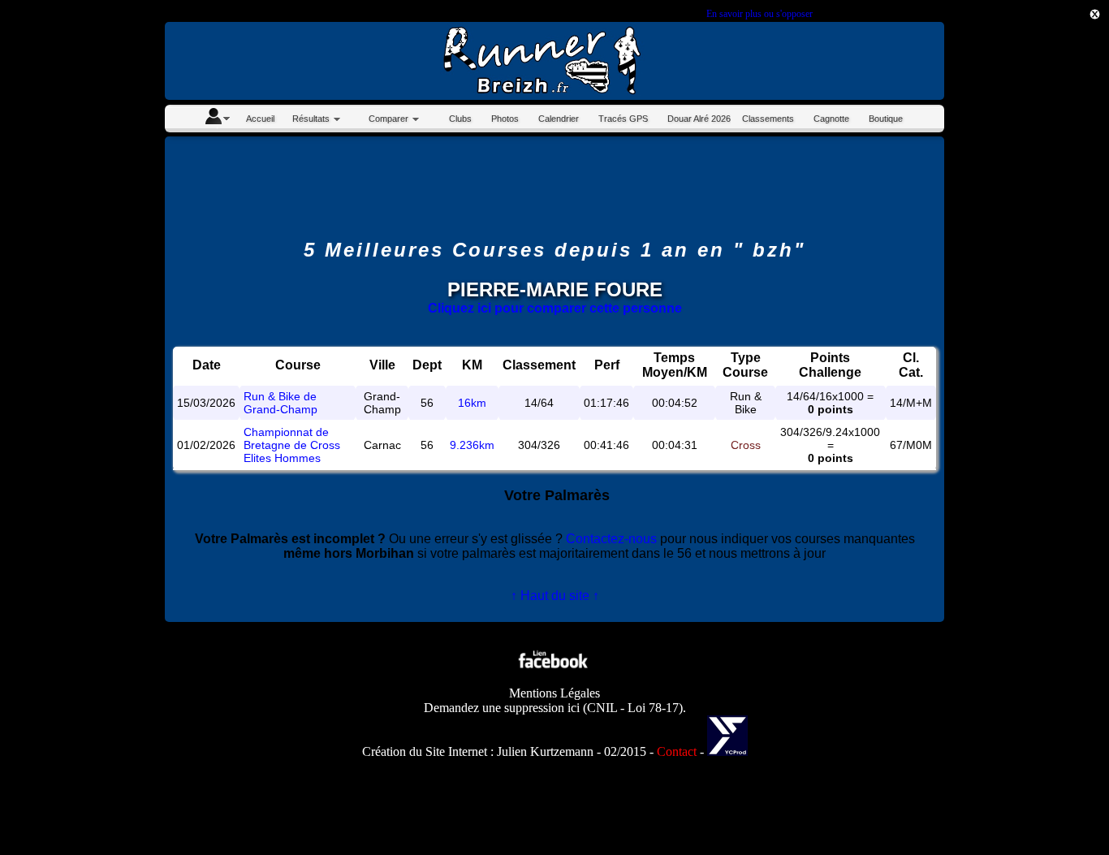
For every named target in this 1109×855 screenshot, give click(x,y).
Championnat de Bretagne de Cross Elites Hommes (292, 444)
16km (472, 402)
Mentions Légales (554, 693)
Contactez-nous (611, 539)
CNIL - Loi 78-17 (633, 708)
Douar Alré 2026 (699, 118)
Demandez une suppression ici (502, 708)
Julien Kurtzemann (545, 751)
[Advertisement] (1036, 286)
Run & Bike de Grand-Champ (280, 403)
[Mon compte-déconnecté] (217, 118)
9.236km (472, 444)
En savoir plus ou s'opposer (759, 13)
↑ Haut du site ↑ (555, 595)
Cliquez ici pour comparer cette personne (555, 308)
